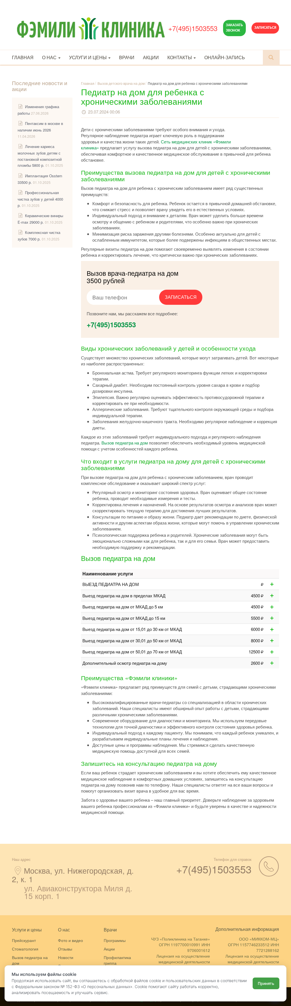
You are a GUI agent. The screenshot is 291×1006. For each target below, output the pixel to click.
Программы (115, 940)
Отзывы (65, 949)
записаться (181, 297)
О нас (50, 57)
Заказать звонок (234, 27)
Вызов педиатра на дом (124, 443)
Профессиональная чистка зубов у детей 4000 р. (40, 199)
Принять (266, 983)
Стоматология (25, 949)
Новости (65, 957)
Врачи (126, 57)
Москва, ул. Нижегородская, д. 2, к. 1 (73, 874)
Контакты (180, 57)
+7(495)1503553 (192, 28)
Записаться (265, 28)
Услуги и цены (88, 57)
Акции (151, 57)
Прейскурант (24, 940)
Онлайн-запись (224, 57)
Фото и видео (70, 940)
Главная (23, 57)
